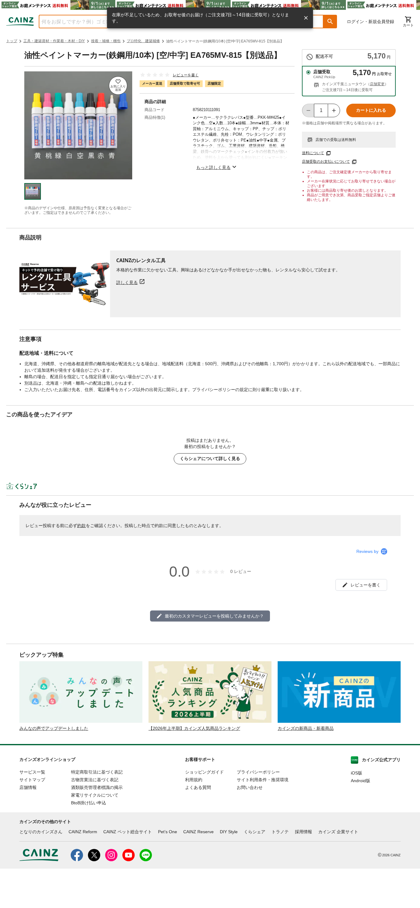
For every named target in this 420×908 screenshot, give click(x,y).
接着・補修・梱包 (106, 41)
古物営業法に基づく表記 (94, 779)
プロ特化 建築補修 (143, 41)
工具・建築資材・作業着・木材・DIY (54, 41)
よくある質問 (198, 787)
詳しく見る (127, 282)
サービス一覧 (32, 772)
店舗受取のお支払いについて (326, 161)
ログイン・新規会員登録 (370, 21)
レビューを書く (186, 75)
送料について (313, 153)
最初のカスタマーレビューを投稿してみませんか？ (214, 616)
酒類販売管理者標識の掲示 (97, 787)
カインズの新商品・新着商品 (306, 728)
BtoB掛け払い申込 (88, 802)
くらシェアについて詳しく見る (210, 458)
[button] (330, 21)
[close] (306, 17)
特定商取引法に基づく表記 (97, 772)
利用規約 (193, 779)
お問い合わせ (250, 787)
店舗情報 (28, 787)
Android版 (360, 780)
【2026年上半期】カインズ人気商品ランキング (194, 728)
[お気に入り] (118, 85)
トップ (11, 41)
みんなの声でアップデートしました (53, 728)
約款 (81, 525)
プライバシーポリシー (258, 772)
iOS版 (356, 772)
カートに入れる (371, 110)
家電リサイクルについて (94, 795)
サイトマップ (32, 779)
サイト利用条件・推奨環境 (262, 779)
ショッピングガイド (204, 772)
